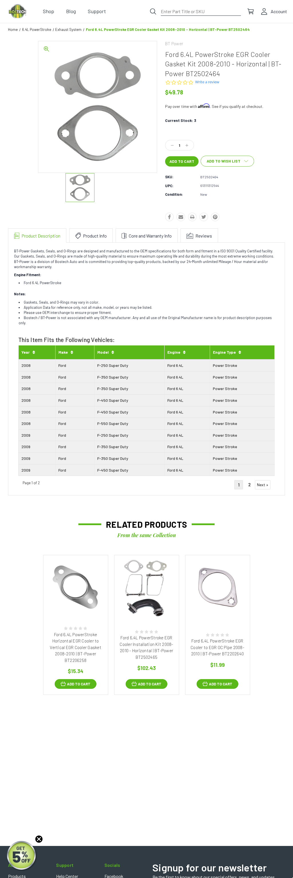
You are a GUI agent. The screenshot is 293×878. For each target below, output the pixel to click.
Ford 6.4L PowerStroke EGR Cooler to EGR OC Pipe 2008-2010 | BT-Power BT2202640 (217, 647)
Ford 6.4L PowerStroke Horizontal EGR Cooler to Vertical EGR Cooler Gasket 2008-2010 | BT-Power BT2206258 (75, 647)
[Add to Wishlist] (81, 606)
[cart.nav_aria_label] (250, 11)
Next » (262, 484)
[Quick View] (69, 606)
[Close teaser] (39, 839)
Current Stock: (180, 120)
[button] (22, 856)
